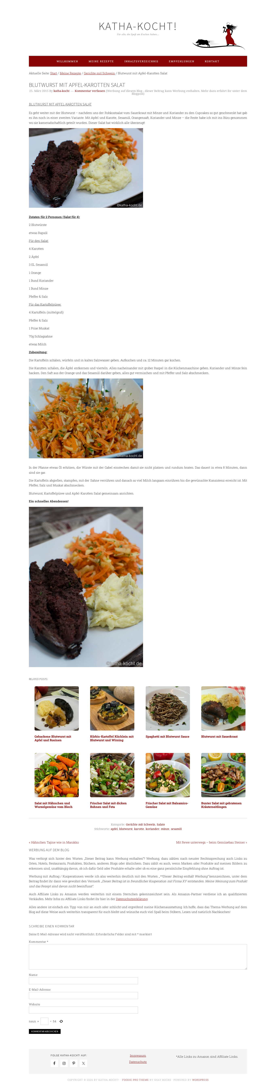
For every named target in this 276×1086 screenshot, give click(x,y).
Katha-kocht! (138, 26)
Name (33, 975)
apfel (114, 829)
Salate (161, 824)
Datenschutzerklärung (131, 899)
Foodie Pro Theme (135, 1079)
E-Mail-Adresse (40, 989)
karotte (139, 829)
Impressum (138, 1055)
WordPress (200, 1079)
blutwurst (126, 829)
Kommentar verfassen (90, 91)
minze (165, 829)
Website (34, 1004)
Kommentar (38, 942)
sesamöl (176, 829)
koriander (152, 829)
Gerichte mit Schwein (140, 824)
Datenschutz (138, 1062)
